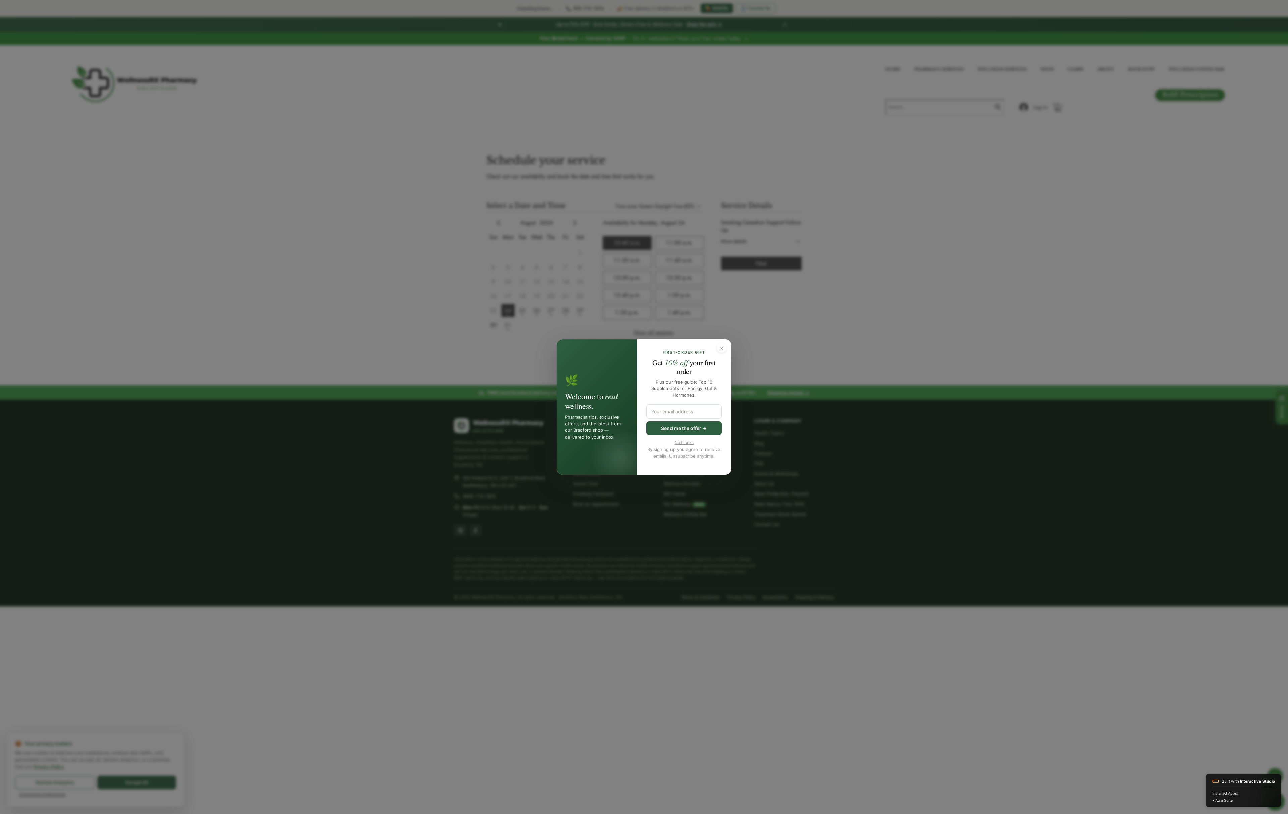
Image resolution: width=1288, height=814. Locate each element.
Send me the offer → (684, 428)
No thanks (684, 442)
